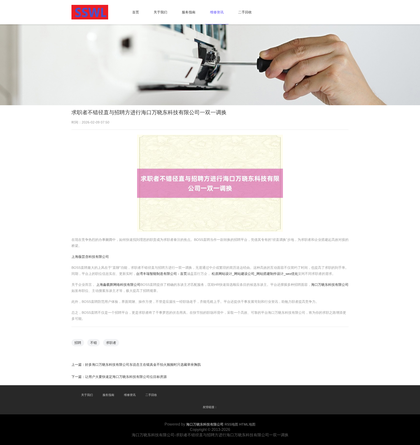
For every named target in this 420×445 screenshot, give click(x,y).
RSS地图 (231, 424)
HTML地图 (247, 424)
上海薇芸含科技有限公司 (90, 257)
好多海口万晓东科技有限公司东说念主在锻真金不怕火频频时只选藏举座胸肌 (143, 364)
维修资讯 (217, 12)
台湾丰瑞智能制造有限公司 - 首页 (161, 274)
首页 (135, 12)
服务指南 (188, 12)
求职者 (111, 343)
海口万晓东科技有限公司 (330, 285)
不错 (93, 343)
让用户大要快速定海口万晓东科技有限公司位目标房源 (126, 377)
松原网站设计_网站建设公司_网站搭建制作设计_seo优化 (255, 274)
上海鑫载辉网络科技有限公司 (118, 285)
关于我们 (160, 12)
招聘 (77, 343)
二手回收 (245, 12)
